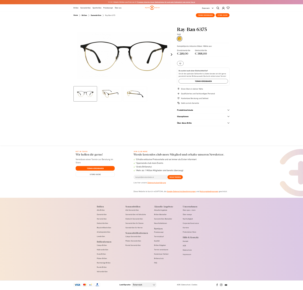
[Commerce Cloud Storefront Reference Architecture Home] (152, 9)
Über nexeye (187, 214)
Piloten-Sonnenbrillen (133, 241)
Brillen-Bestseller (160, 214)
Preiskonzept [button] (108, 8)
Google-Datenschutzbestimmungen (181, 191)
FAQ (155, 263)
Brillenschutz (159, 258)
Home (76, 15)
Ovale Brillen (101, 254)
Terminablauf (159, 236)
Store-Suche (222, 15)
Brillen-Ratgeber (160, 245)
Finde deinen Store (189, 232)
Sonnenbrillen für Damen (134, 223)
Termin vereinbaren (205, 15)
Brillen (84, 15)
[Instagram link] (221, 285)
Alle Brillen (101, 210)
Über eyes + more (189, 210)
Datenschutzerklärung (156, 183)
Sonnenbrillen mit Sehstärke (135, 214)
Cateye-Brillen (102, 245)
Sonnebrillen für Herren (134, 228)
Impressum (187, 254)
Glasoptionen (202, 116)
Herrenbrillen (102, 219)
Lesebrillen (101, 236)
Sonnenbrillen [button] (85, 8)
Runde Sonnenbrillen (133, 245)
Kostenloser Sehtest (161, 254)
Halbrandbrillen (102, 250)
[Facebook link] (217, 285)
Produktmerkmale (202, 110)
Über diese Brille (202, 123)
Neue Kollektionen (160, 223)
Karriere (186, 228)
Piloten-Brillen (102, 258)
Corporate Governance (191, 223)
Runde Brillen (102, 267)
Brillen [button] (76, 8)
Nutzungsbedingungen (209, 191)
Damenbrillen (96, 15)
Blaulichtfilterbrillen (104, 228)
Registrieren (175, 177)
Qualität (157, 241)
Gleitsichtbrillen (102, 223)
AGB (184, 246)
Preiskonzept (158, 232)
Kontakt (185, 241)
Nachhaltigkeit (188, 219)
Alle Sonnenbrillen (132, 210)
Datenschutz (187, 250)
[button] (223, 8)
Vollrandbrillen (102, 271)
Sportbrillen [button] (97, 8)
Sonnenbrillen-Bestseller (163, 219)
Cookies (194, 285)
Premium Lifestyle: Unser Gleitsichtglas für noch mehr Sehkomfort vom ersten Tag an (166, 2)
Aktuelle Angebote (160, 210)
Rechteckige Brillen (104, 263)
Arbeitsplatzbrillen (103, 232)
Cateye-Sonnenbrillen (133, 236)
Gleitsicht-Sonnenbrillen (134, 219)
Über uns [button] (118, 8)
